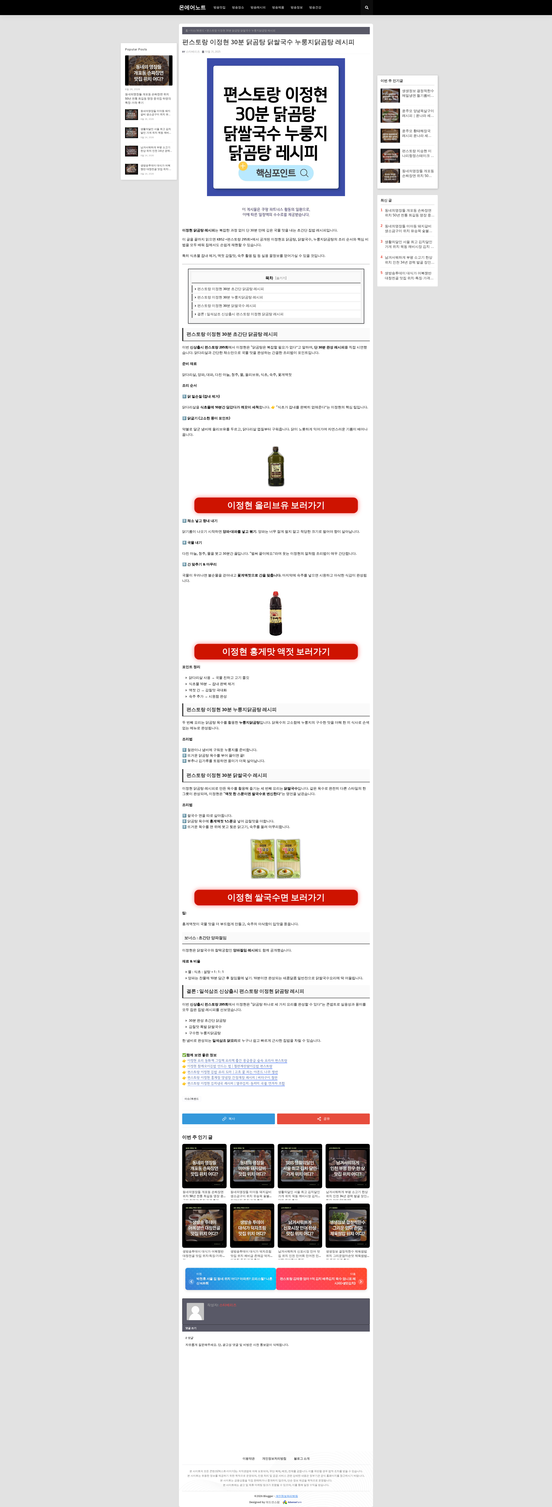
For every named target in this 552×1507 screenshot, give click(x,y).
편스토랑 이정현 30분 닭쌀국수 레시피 (226, 306)
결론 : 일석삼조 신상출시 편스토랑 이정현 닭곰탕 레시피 (240, 314)
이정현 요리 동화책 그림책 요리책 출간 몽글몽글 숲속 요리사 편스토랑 (237, 1060)
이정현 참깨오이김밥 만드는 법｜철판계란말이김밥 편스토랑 (229, 1066)
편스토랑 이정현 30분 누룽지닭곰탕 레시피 (230, 297)
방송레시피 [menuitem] (258, 7)
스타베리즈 (193, 51)
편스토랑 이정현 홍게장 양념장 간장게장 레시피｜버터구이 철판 (232, 1077)
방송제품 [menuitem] (278, 7)
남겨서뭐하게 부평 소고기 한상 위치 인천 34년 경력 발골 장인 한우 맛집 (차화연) (155, 153)
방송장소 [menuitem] (238, 7)
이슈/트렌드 (197, 30)
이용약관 (249, 1458)
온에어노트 (192, 7)
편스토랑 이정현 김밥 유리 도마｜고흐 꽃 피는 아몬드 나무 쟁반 (232, 1071)
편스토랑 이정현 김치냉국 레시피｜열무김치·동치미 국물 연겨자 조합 (236, 1083)
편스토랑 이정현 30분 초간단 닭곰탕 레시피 (230, 289)
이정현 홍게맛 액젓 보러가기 (276, 651)
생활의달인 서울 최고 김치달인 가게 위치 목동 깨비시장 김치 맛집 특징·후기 (156, 132)
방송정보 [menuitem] (297, 7)
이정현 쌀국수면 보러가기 (276, 897)
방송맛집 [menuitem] (219, 7)
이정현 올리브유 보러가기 (276, 505)
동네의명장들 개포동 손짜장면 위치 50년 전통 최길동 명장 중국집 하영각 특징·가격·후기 (148, 98)
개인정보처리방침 (274, 1458)
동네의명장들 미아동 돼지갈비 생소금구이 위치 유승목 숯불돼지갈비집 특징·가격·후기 (156, 116)
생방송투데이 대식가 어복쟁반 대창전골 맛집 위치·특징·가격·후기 (156, 169)
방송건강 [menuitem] (315, 7)
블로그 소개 (302, 1458)
